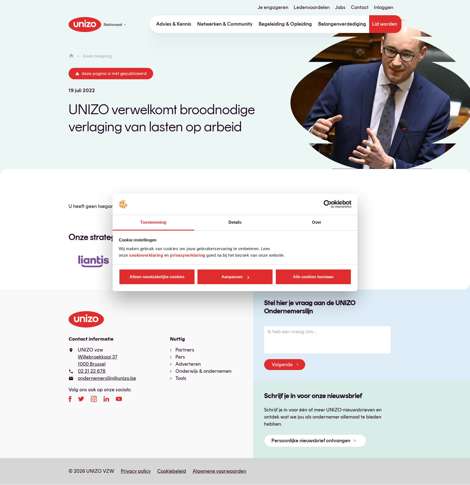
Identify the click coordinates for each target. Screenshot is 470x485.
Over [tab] (316, 222)
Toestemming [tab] (153, 222)
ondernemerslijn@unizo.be (107, 378)
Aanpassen (232, 276)
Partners (184, 350)
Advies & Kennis (173, 24)
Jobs (340, 7)
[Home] (71, 56)
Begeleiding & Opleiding (285, 24)
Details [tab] (235, 222)
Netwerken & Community (225, 24)
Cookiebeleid (171, 471)
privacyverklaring (187, 255)
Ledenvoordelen (312, 7)
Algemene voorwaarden (219, 471)
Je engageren (273, 7)
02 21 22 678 (92, 371)
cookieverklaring (146, 255)
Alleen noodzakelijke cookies (156, 276)
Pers (180, 357)
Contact (360, 7)
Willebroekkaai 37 (98, 357)
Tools (180, 378)
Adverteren (188, 364)
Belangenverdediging (342, 24)
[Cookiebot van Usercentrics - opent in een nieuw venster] (327, 204)
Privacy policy (136, 471)
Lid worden (384, 24)
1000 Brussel (92, 364)
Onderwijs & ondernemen (203, 371)
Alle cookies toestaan (313, 276)
